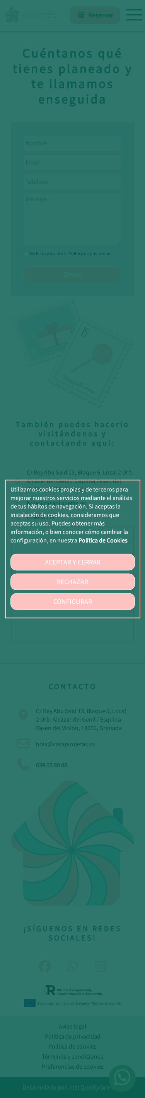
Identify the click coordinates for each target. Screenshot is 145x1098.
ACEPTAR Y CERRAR (73, 562)
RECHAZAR (72, 582)
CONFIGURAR (72, 602)
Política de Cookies (103, 540)
